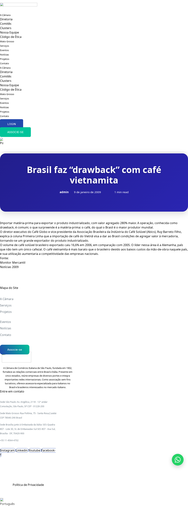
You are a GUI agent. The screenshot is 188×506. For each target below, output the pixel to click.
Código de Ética (10, 37)
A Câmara (5, 15)
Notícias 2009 (9, 267)
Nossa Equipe (9, 32)
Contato (4, 63)
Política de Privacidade (28, 485)
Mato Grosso (7, 41)
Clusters (5, 28)
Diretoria (6, 19)
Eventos (4, 50)
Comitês (5, 24)
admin (64, 192)
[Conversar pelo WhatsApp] (178, 460)
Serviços (4, 45)
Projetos (4, 59)
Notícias (4, 54)
